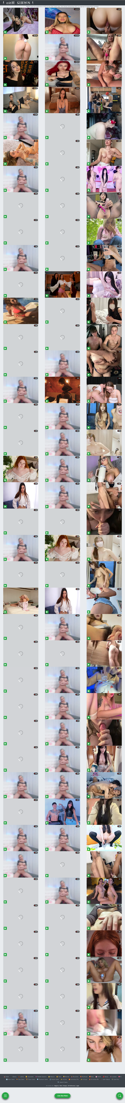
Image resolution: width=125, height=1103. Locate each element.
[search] (119, 1095)
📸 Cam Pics (115, 1079)
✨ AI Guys (84, 1079)
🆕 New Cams (10, 1079)
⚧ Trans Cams (30, 1079)
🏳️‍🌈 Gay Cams (20, 1079)
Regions (56, 1085)
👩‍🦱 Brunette (74, 1076)
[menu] (5, 1095)
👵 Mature (51, 1076)
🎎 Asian (6, 1076)
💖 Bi (119, 1076)
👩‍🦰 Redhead (83, 1076)
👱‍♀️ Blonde (66, 1076)
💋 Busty (105, 1076)
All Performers (71, 1085)
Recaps (65, 1085)
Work (61, 1085)
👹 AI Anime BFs (94, 1079)
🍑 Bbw (91, 1076)
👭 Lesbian (113, 1076)
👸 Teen (58, 1076)
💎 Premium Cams (42, 1079)
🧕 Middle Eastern (40, 1076)
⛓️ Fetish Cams (54, 1079)
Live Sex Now (62, 1096)
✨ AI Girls (64, 1079)
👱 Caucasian (29, 1076)
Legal (77, 1085)
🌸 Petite (98, 1076)
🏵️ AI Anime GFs (74, 1079)
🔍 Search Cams (62, 1082)
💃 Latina (21, 1076)
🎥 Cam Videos (105, 1079)
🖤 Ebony (13, 1076)
